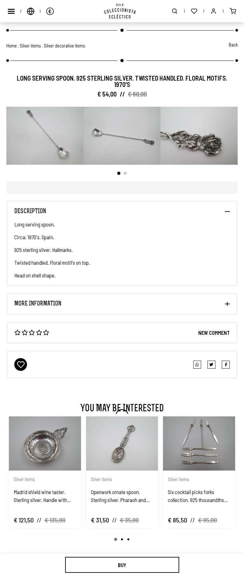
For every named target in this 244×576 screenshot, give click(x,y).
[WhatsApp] (197, 365)
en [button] (30, 11)
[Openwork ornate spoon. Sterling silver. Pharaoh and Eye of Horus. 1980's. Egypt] (122, 443)
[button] (175, 11)
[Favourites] (194, 11)
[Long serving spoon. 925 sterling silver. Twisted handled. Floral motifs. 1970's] (45, 136)
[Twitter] (226, 365)
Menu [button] (11, 11)
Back (233, 44)
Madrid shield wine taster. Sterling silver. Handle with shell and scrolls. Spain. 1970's (43, 496)
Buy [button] (122, 565)
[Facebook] (211, 365)
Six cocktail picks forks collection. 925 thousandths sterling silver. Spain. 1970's (196, 496)
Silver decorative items (64, 45)
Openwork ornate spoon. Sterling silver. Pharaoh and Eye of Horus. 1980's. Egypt (118, 496)
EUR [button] (49, 11)
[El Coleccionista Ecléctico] (122, 11)
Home (11, 45)
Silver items (30, 45)
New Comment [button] (214, 332)
